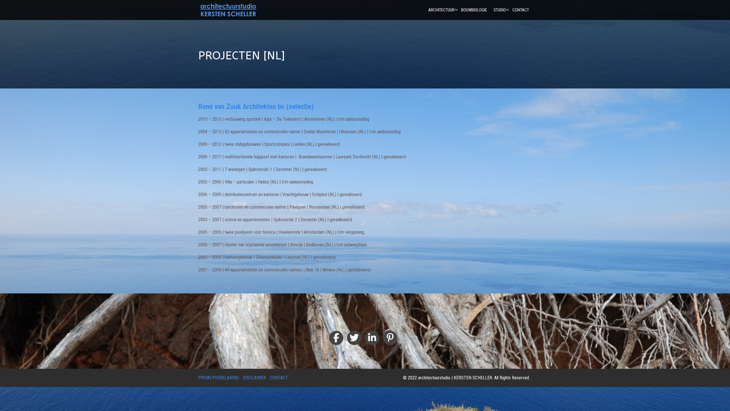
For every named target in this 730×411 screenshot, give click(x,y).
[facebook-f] (336, 338)
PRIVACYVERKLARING (218, 377)
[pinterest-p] (390, 338)
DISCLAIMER (254, 377)
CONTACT (279, 377)
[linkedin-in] (372, 338)
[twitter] (354, 338)
